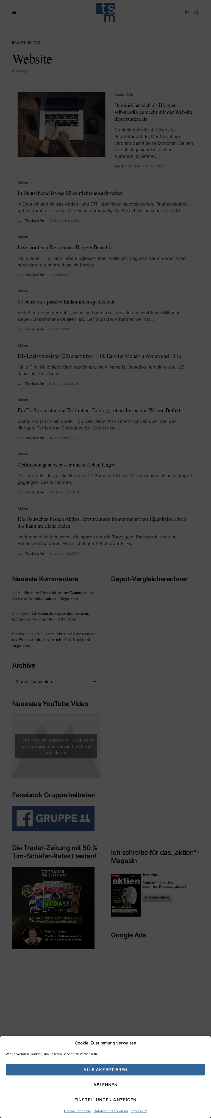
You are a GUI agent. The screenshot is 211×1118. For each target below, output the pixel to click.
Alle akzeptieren (106, 1069)
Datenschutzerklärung (111, 1111)
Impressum (139, 1111)
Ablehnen (105, 1084)
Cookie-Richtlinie (77, 1111)
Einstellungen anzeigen (105, 1099)
